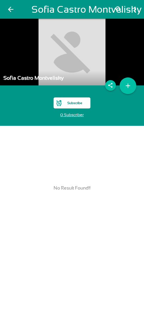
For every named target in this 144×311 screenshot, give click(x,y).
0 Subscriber (72, 114)
